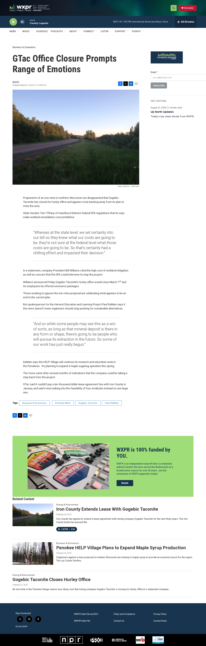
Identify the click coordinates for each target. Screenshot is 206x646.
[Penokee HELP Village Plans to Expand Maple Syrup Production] (33, 553)
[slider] (27, 21)
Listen (104, 31)
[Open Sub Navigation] (18, 31)
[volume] (22, 22)
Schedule (42, 31)
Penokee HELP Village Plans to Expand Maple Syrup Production (121, 547)
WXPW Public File (82, 621)
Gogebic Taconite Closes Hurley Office (51, 579)
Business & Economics (24, 47)
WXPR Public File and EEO (86, 614)
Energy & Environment (67, 504)
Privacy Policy (160, 614)
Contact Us (119, 621)
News (13, 31)
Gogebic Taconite (87, 403)
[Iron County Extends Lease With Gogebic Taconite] (33, 515)
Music (26, 31)
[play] (13, 22)
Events (136, 31)
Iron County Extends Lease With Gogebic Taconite (107, 509)
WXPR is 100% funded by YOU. (143, 453)
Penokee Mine (63, 403)
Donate (188, 7)
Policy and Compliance (124, 614)
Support (120, 31)
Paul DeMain (112, 403)
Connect (88, 31)
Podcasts (57, 31)
